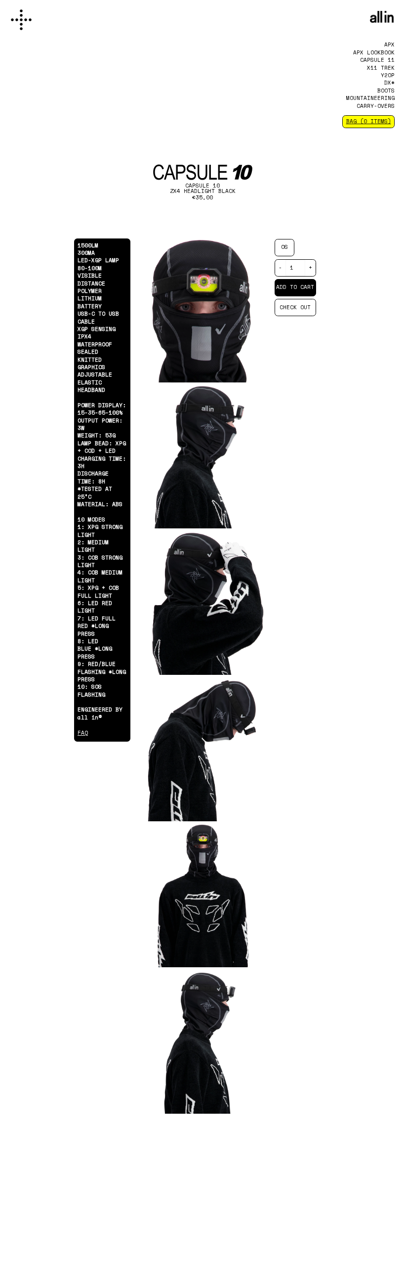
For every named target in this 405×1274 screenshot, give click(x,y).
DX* (389, 83)
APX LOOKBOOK (374, 52)
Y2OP (388, 75)
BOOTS (386, 90)
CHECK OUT (295, 307)
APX (389, 44)
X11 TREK (381, 68)
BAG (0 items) (368, 121)
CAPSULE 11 (377, 60)
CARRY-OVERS (376, 106)
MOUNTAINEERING (370, 98)
